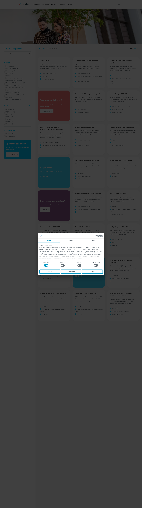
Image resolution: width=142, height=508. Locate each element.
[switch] (63, 265)
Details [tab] (71, 240)
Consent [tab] (49, 240)
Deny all (50, 271)
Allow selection (71, 271)
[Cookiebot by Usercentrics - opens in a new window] (96, 235)
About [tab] (93, 240)
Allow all (92, 271)
